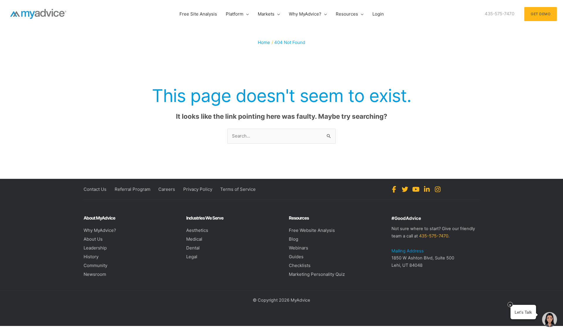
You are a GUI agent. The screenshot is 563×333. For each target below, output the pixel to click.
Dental (193, 248)
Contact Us (95, 189)
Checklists (300, 265)
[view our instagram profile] (437, 189)
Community (95, 265)
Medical (194, 239)
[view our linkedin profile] (427, 189)
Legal (191, 256)
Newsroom (95, 274)
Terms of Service (238, 189)
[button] (246, 14)
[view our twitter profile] (405, 189)
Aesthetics (197, 230)
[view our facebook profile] (394, 189)
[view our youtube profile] (416, 189)
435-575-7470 (433, 236)
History (91, 256)
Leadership (95, 248)
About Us (93, 239)
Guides (296, 256)
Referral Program (132, 189)
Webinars (298, 248)
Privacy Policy (197, 189)
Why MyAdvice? (100, 230)
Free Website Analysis (312, 230)
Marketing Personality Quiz (317, 274)
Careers (166, 189)
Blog (293, 239)
